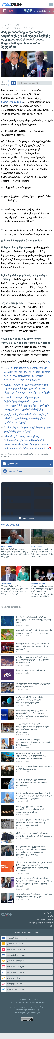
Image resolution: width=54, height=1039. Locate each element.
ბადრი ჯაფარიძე (41, 454)
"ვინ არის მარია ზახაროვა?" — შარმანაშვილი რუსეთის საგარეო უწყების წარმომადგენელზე (27, 743)
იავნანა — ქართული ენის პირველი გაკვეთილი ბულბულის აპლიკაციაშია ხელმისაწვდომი (27, 661)
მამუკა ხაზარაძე (26, 454)
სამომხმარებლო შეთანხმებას (26, 1010)
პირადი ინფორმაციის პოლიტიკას (27, 1013)
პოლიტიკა (5, 28)
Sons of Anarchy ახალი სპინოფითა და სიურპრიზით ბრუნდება (27, 770)
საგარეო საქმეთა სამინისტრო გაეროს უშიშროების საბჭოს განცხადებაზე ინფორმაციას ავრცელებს (27, 824)
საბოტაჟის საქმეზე (12, 101)
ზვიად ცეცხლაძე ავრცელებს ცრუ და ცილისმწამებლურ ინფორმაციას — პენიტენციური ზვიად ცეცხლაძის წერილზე (27, 714)
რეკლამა (49, 916)
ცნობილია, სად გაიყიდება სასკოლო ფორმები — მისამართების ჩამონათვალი (27, 837)
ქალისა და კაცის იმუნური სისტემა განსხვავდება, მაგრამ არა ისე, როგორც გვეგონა (27, 621)
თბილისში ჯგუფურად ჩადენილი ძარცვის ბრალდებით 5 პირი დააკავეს (27, 898)
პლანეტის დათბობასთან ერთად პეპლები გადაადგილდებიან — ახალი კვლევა (27, 634)
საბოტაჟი (5, 456)
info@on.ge (23, 1002)
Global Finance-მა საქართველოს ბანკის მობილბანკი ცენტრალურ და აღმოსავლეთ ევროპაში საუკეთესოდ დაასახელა (27, 868)
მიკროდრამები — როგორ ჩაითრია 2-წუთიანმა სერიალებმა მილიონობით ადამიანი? (27, 647)
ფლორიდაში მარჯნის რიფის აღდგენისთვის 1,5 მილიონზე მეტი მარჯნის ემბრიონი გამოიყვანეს (27, 757)
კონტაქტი (49, 926)
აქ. (49, 361)
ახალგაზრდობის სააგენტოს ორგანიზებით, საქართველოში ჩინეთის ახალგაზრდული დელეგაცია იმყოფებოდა (27, 729)
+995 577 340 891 (37, 1002)
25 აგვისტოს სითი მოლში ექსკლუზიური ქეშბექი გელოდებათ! (27, 687)
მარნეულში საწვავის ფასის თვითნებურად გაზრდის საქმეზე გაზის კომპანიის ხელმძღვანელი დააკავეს (15, 543)
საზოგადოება (16, 28)
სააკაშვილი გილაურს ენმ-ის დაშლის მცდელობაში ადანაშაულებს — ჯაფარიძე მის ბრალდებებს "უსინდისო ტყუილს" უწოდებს (27, 883)
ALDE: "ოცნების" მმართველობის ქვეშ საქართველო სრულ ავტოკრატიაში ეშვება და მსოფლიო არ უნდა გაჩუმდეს (27, 388)
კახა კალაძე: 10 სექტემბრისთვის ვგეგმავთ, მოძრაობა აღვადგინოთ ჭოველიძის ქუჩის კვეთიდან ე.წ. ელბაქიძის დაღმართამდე (27, 852)
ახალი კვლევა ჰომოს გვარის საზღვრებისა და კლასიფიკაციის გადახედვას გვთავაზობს (27, 810)
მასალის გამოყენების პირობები (41, 923)
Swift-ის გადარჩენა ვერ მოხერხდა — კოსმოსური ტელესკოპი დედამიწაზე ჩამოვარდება (27, 784)
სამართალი (28, 28)
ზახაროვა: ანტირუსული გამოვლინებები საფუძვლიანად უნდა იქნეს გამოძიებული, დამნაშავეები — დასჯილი (27, 797)
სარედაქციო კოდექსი (45, 919)
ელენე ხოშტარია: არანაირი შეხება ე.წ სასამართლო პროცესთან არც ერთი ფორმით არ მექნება (26, 418)
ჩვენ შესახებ (48, 913)
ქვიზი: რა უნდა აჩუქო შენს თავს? (27, 674)
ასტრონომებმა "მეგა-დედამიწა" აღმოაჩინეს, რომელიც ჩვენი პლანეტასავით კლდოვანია (27, 701)
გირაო (15, 454)
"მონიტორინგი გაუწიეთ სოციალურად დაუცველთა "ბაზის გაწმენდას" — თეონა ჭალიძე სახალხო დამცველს (15, 580)
